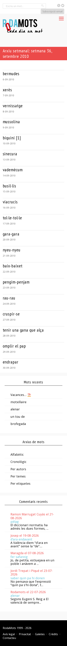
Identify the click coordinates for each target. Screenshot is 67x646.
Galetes (40, 634)
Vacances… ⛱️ (20, 395)
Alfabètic (17, 454)
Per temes (18, 476)
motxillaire (18, 402)
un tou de (17, 416)
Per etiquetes (20, 483)
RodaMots (9, 628)
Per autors (18, 469)
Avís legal (9, 634)
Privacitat (25, 634)
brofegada (18, 424)
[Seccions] (61, 17)
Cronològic (18, 462)
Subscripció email (52, 11)
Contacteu (9, 638)
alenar (15, 409)
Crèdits (53, 634)
